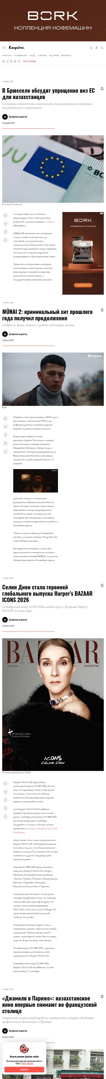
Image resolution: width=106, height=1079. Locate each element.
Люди (32, 55)
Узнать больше (27, 1063)
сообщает (50, 221)
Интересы (66, 55)
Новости (6, 55)
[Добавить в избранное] (102, 88)
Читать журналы (29, 61)
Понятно (24, 1069)
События (42, 55)
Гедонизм (54, 55)
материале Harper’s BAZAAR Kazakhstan (35, 830)
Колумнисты (20, 55)
